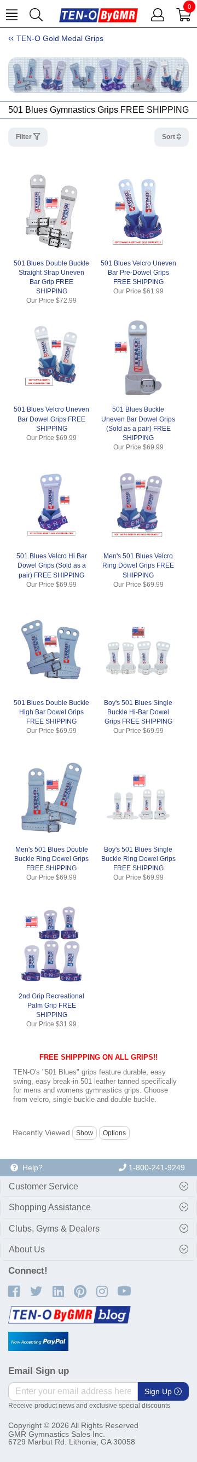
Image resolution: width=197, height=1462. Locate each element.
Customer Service (43, 1186)
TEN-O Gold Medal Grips (59, 38)
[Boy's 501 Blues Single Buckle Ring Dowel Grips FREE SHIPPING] (137, 798)
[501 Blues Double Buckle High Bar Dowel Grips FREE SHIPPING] (51, 651)
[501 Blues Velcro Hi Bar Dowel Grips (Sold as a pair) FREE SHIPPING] (51, 505)
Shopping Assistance (50, 1207)
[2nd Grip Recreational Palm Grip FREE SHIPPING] (51, 944)
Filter (24, 137)
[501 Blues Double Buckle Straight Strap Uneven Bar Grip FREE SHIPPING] (51, 212)
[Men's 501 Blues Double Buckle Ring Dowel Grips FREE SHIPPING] (51, 798)
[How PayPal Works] (38, 1341)
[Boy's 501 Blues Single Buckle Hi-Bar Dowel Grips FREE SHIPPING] (137, 651)
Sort (169, 137)
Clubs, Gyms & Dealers (54, 1228)
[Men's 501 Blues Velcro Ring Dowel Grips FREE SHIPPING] (137, 505)
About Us (27, 1249)
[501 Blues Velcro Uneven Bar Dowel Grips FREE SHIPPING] (51, 358)
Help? (30, 1167)
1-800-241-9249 (155, 1167)
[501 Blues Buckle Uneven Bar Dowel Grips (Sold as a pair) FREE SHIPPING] (137, 358)
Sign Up (159, 1391)
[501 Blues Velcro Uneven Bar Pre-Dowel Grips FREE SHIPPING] (137, 212)
